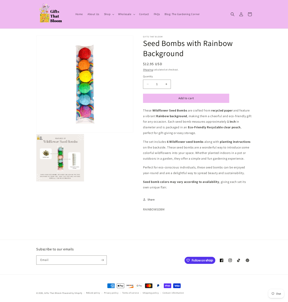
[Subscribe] (102, 260)
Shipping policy (151, 292)
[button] (109, 14)
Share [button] (151, 199)
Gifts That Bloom (53, 293)
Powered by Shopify (72, 293)
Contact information (173, 292)
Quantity (148, 76)
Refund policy (93, 292)
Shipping (148, 69)
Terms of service (130, 292)
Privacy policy (111, 292)
